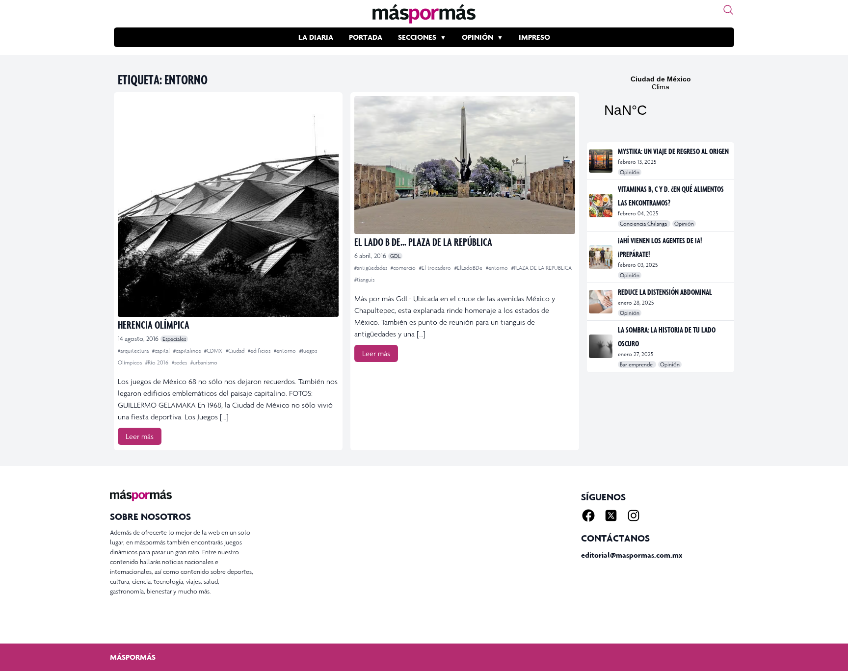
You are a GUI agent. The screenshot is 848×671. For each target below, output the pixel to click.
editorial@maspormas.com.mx (631, 555)
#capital (161, 350)
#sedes (180, 362)
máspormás (133, 657)
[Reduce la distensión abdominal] (601, 301)
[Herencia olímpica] (228, 206)
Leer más (140, 436)
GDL (395, 256)
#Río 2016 (157, 362)
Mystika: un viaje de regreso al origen (673, 151)
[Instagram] (633, 515)
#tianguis (364, 279)
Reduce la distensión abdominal (665, 292)
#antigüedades (371, 267)
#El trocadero (435, 267)
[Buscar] (728, 10)
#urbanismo (203, 362)
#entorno (285, 350)
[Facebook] (588, 515)
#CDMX (214, 350)
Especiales (174, 339)
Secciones (417, 37)
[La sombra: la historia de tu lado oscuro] (601, 346)
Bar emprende (637, 364)
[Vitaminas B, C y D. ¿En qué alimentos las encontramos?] (601, 205)
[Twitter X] (611, 515)
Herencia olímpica (153, 324)
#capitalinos (187, 350)
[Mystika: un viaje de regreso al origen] (601, 161)
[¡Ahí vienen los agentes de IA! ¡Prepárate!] (601, 257)
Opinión (477, 37)
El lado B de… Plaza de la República (423, 241)
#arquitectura (134, 350)
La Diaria (315, 37)
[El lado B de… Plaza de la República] (464, 165)
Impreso (534, 37)
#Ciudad (236, 350)
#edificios (260, 350)
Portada (365, 37)
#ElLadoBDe (469, 267)
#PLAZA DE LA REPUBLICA (541, 267)
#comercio (404, 267)
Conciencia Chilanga (644, 223)
